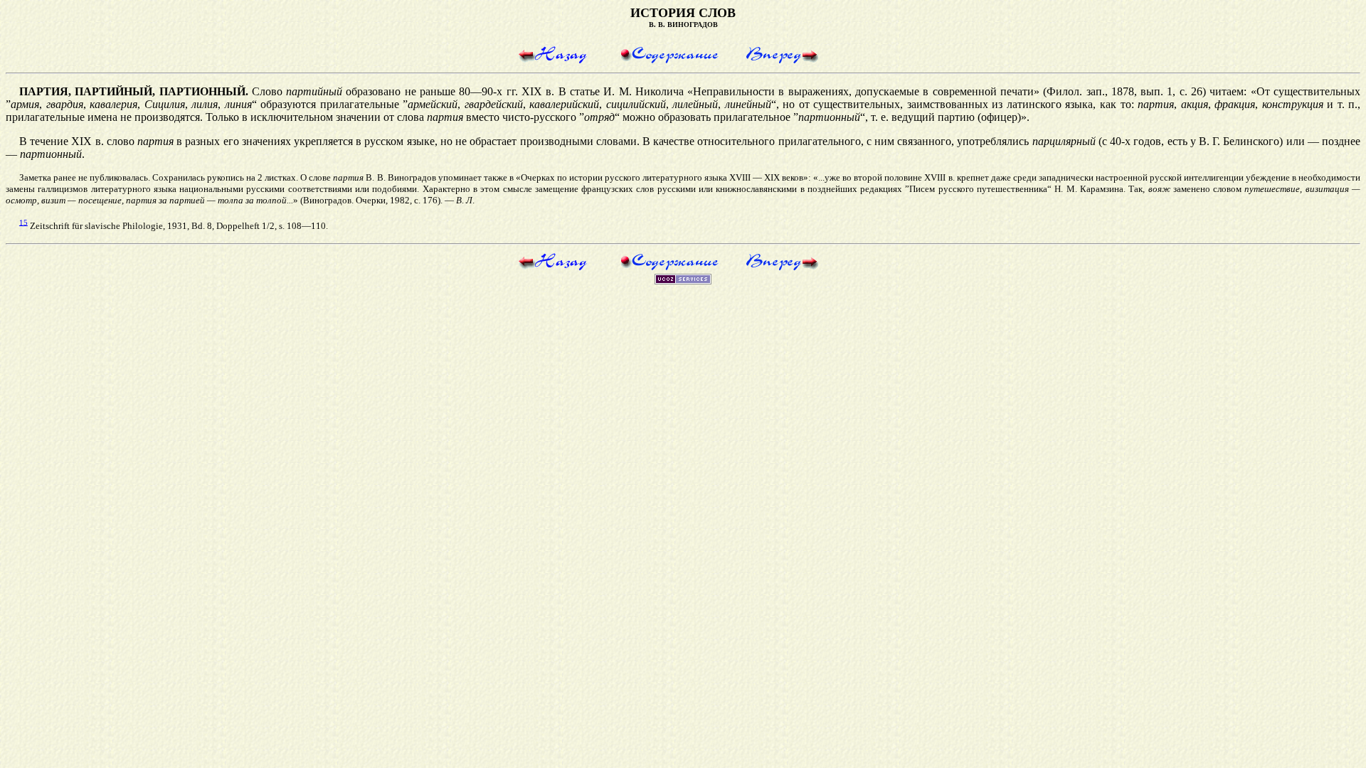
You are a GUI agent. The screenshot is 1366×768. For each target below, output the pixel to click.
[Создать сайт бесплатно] (683, 280)
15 (23, 222)
